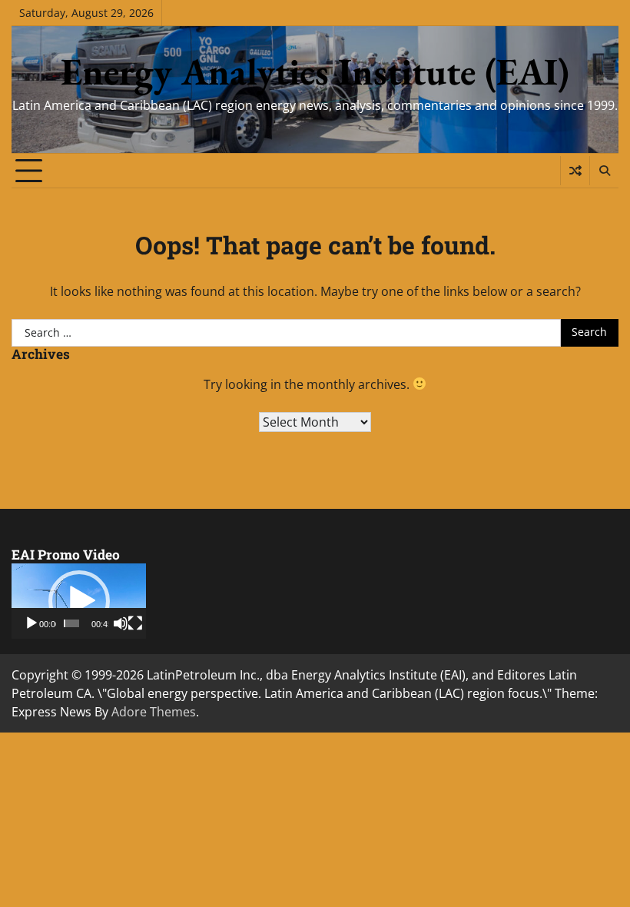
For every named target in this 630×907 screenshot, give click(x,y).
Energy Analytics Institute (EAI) (315, 71)
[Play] (31, 623)
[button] (79, 601)
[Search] (603, 170)
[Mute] (120, 623)
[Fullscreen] (135, 623)
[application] (79, 601)
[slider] (71, 623)
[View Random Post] (575, 170)
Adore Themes (153, 711)
